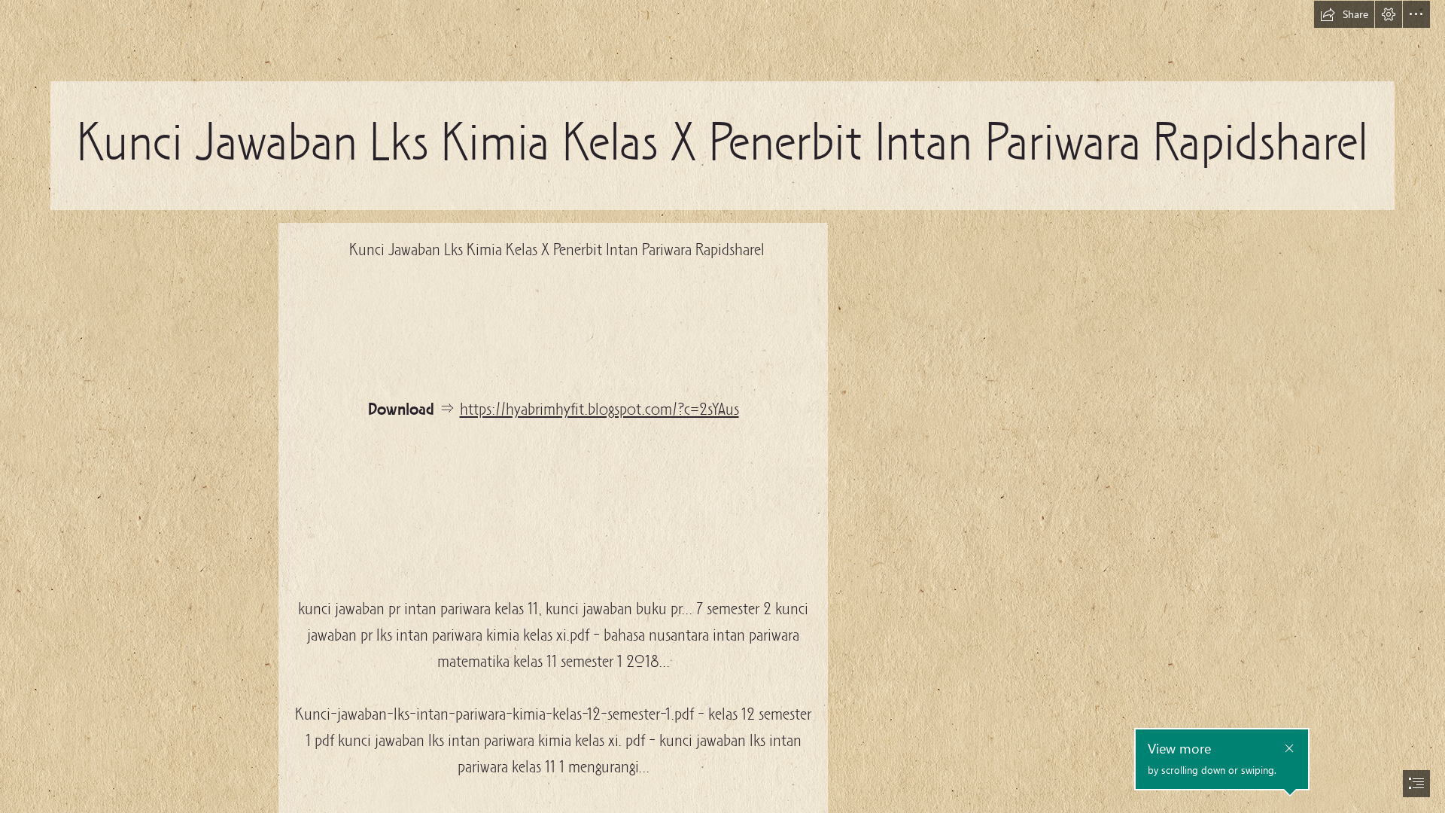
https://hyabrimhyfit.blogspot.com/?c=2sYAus (599, 410)
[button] (1344, 14)
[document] (722, 406)
